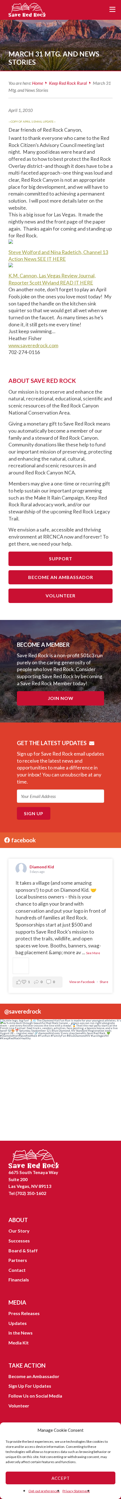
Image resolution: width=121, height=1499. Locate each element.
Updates (17, 1323)
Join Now (60, 698)
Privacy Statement (76, 1491)
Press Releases (24, 1313)
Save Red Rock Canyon (28, 10)
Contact (17, 1270)
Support (60, 558)
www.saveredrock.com (33, 345)
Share (104, 982)
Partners (17, 1260)
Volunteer (60, 595)
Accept (60, 1478)
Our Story (19, 1230)
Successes (19, 1240)
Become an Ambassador (60, 577)
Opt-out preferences (44, 1491)
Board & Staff (23, 1250)
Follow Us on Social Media (35, 1395)
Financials (18, 1279)
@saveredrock (22, 1011)
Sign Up (33, 813)
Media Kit (18, 1342)
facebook (23, 839)
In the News (20, 1332)
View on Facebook (82, 982)
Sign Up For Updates (29, 1386)
